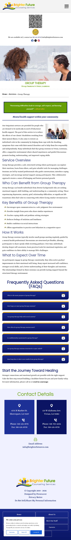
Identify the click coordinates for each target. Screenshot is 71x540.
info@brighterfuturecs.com (52, 37)
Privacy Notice (35, 497)
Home (19, 515)
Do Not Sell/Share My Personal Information (35, 501)
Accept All (36, 532)
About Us (51, 515)
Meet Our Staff (52, 521)
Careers (52, 527)
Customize (12, 532)
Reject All (24, 532)
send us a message (40, 382)
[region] (24, 526)
